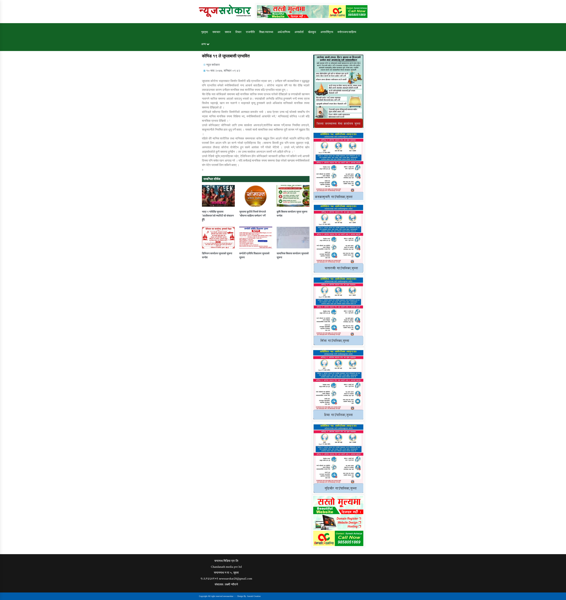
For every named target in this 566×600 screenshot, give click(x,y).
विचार (238, 32)
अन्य (203, 44)
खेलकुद (312, 32)
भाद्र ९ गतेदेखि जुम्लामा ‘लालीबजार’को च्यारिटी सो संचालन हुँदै (218, 215)
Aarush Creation (254, 596)
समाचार (216, 32)
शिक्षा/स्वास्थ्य (266, 32)
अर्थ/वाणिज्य (284, 32)
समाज (228, 32)
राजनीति (250, 32)
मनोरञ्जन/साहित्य (347, 32)
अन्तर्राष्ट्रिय (326, 32)
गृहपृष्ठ (204, 32)
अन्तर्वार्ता (299, 32)
